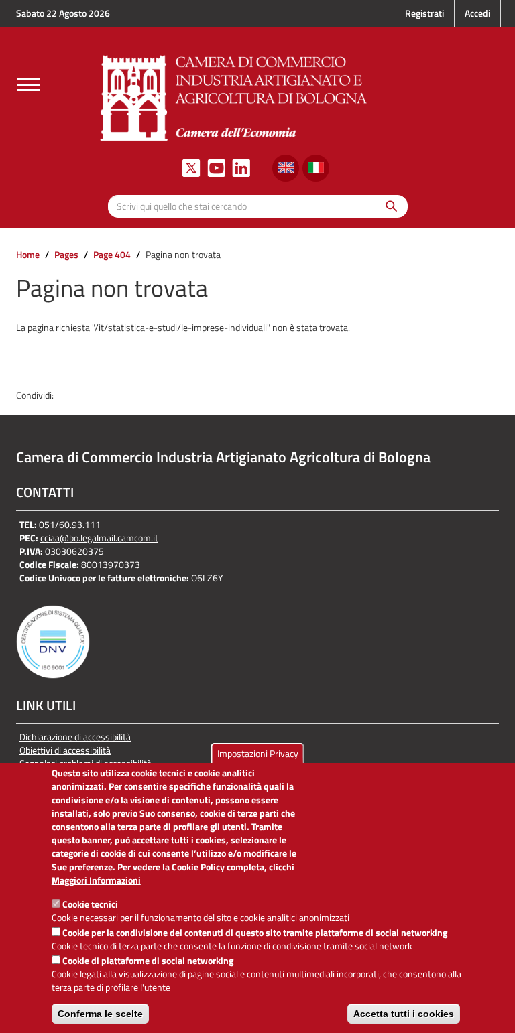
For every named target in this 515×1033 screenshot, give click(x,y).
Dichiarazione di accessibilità (75, 737)
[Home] (234, 96)
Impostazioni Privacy (257, 753)
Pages (66, 254)
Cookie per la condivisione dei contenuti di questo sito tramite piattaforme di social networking (254, 932)
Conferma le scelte (100, 1013)
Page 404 (112, 254)
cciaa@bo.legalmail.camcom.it (99, 538)
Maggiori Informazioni (96, 880)
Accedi (477, 13)
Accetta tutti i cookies (403, 1013)
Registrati (424, 13)
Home (28, 254)
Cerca (388, 206)
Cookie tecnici (90, 904)
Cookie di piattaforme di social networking (147, 960)
